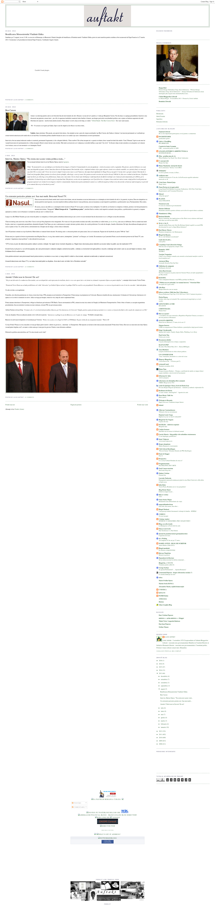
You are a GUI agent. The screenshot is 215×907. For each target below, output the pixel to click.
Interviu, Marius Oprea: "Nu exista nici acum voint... (176, 698)
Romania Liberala (162, 122)
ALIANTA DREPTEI (166, 320)
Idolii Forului (160, 116)
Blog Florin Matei (165, 490)
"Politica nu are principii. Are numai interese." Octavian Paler (179, 282)
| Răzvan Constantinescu (167, 410)
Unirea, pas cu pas (164, 337)
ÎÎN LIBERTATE (164, 143)
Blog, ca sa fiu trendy (166, 524)
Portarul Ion (162, 475)
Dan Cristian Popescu (166, 615)
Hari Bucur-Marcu (165, 230)
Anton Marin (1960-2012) (167, 545)
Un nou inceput (163, 516)
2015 (160, 667)
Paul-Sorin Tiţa (164, 335)
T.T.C (160, 496)
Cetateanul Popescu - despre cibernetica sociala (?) (175, 572)
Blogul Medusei (164, 509)
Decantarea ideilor (165, 340)
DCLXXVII (162, 306)
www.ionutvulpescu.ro (165, 441)
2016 (160, 664)
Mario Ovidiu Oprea (166, 580)
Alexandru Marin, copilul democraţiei (171, 586)
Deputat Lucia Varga (166, 415)
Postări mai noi (10, 405)
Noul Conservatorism (166, 468)
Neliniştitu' (162, 171)
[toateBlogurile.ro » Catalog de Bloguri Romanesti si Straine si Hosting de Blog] (123, 799)
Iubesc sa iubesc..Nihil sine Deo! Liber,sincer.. (173, 292)
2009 (160, 741)
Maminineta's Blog (165, 213)
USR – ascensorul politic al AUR (168, 148)
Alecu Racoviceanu (165, 271)
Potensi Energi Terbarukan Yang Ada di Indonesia (174, 90)
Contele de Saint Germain (167, 146)
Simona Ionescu (164, 325)
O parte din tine (163, 421)
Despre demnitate (164, 444)
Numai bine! (162, 311)
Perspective (162, 459)
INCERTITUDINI (165, 136)
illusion (161, 602)
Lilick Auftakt (170, 637)
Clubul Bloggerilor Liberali (168, 96)
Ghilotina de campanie (166, 266)
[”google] (115, 817)
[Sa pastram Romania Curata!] (106, 799)
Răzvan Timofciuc (165, 553)
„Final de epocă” (164, 196)
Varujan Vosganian (165, 254)
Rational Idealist (164, 216)
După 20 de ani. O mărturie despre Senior (171, 402)
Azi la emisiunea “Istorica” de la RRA (170, 168)
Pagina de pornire (76, 405)
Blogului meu (163, 426)
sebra (160, 577)
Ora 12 (161, 456)
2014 (160, 670)
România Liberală (165, 101)
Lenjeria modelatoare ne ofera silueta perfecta (172, 351)
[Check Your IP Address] (109, 834)
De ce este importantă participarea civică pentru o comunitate (177, 133)
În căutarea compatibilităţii (167, 550)
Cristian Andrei (164, 519)
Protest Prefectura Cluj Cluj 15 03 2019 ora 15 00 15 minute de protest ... (181, 294)
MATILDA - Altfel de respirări (169, 425)
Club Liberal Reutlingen (167, 449)
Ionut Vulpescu (164, 439)
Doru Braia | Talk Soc (166, 395)
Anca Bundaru (164, 350)
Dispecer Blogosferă (165, 359)
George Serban (164, 568)
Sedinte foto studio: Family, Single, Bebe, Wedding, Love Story (178, 332)
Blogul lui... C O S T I (166, 563)
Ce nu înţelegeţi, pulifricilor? (167, 436)
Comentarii (79, 807)
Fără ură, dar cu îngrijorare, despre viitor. (171, 246)
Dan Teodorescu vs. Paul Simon (168, 531)
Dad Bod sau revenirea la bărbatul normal (171, 431)
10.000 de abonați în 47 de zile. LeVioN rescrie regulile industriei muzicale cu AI (178, 178)
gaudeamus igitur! (164, 138)
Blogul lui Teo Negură (166, 420)
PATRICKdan (163, 596)
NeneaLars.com (164, 204)
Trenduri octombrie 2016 (166, 366)
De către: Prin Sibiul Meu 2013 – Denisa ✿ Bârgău (174, 347)
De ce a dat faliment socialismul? (169, 237)
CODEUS (162, 514)
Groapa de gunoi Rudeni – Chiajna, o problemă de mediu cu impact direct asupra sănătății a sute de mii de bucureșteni (181, 372)
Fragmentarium (164, 464)
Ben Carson (10, 110)
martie (163, 721)
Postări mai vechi (142, 405)
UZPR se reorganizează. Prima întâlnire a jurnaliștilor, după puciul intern (181, 327)
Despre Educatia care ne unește (168, 289)
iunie (162, 711)
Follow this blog (107, 841)
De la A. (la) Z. (163, 223)
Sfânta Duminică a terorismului (168, 446)
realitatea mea (163, 175)
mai (162, 714)
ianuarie (163, 727)
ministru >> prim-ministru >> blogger (171, 618)
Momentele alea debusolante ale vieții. (170, 501)
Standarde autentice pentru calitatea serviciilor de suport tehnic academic (181, 210)
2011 (160, 734)
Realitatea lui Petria (165, 390)
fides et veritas (163, 495)
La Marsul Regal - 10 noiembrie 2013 (170, 98)
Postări (77, 803)
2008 (160, 744)
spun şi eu (162, 593)
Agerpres (66, 162)
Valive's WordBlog (165, 141)
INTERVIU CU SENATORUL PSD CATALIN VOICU (174, 521)
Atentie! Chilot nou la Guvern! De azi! (22, 277)
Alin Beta (162, 287)
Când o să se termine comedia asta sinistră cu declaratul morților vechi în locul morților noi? (181, 257)
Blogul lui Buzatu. (165, 235)
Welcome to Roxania (165, 400)
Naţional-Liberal (164, 132)
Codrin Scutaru (164, 429)
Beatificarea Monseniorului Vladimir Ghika (24, 34)
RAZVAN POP (164, 345)
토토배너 (162, 251)
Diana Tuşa (162, 369)
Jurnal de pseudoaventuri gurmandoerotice (173, 534)
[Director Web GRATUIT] (102, 817)
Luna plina (162, 242)
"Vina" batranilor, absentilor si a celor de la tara (173, 356)
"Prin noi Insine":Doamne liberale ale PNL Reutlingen (175, 451)
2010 (160, 737)
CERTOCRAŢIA (164, 309)
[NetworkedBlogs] (107, 838)
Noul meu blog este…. (165, 470)
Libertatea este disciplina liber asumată (172, 381)
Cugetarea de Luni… (165, 535)
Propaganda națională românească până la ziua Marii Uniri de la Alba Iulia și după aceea (181, 481)
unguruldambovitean (166, 504)
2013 (160, 673)
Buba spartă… (163, 397)
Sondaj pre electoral (165, 268)
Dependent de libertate (166, 558)
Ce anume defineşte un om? (167, 574)
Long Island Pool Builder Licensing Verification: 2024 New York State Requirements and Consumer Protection (180, 190)
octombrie (164, 683)
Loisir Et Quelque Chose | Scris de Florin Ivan (174, 386)
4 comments (29, 99)
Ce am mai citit (164, 161)
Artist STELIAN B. (164, 201)
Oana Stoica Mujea (165, 499)
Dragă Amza (162, 184)
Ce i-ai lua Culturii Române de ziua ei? (170, 460)
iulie (162, 708)
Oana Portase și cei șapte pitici (169, 187)
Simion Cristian (164, 473)
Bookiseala (159, 114)
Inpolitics (159, 119)
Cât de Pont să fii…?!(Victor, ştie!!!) (169, 361)
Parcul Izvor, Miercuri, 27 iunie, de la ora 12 (172, 322)
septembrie (164, 686)
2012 (160, 731)
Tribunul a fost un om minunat (168, 412)
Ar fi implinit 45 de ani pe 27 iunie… (170, 540)
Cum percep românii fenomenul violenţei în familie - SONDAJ (177, 511)
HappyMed (162, 88)
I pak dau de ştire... (165, 240)
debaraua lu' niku (165, 376)
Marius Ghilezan (164, 208)
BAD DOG (162, 278)
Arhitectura (163, 599)
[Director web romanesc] (125, 812)
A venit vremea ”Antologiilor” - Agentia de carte (173, 392)
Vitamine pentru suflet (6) (166, 565)
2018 (160, 660)
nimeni (161, 405)
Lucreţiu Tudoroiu (165, 478)
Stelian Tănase (164, 627)
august (163, 689)
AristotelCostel (164, 364)
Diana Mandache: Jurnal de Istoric (170, 166)
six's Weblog (163, 538)
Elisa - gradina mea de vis (167, 156)
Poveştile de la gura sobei (166, 284)
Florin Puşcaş (163, 297)
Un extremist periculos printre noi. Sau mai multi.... (176, 701)
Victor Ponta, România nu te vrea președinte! (172, 487)
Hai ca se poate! (164, 314)
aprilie (163, 717)
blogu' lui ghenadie (165, 330)
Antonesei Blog (164, 261)
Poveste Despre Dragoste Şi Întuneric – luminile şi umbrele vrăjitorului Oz (181, 387)
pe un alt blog (113, 221)
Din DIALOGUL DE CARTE (167, 465)
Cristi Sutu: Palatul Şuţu (167, 182)
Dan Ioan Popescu (165, 624)
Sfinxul (161, 194)
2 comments (29, 148)
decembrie (164, 676)
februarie (164, 724)
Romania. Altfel (164, 249)
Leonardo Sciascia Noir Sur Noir (168, 263)
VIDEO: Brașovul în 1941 (166, 383)
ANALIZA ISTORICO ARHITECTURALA (173, 151)
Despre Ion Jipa (163, 163)
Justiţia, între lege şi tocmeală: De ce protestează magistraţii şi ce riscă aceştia (180, 300)
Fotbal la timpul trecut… (166, 492)
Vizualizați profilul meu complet (168, 651)
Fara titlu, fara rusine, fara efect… (169, 506)
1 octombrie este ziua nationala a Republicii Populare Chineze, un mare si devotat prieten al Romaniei (181, 316)
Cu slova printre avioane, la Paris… (169, 172)
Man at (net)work (165, 529)
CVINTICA (163, 589)
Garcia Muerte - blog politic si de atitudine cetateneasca (177, 434)
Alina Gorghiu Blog (165, 605)
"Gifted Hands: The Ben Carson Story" (103, 121)
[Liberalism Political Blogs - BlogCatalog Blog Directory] (107, 815)
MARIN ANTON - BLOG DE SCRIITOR (172, 543)
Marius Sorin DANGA (166, 583)
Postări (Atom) (19, 409)
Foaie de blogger (164, 454)
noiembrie (164, 679)
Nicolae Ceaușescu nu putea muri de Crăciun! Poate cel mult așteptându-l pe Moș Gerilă (181, 274)
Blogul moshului (164, 548)
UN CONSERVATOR (166, 354)
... (159, 407)
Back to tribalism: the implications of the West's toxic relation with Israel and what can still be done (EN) (181, 219)
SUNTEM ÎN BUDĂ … (166, 153)
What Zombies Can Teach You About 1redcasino (173, 158)
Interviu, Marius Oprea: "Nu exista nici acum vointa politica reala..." (35, 158)
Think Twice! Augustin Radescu (169, 621)
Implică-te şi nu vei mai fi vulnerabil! (170, 417)
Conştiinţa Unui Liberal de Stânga (170, 245)
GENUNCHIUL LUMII (166, 304)
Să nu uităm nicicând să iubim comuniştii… (172, 560)
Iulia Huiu (162, 485)
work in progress (164, 378)
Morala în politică (164, 555)
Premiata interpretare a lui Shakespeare (170, 232)
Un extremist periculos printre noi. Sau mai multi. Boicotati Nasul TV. (36, 196)
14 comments (29, 266)
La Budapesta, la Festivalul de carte (169, 526)
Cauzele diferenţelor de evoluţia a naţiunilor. (172, 342)
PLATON (162, 199)
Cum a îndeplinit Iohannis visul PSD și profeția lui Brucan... (177, 279)
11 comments (29, 397)
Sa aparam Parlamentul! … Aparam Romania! (172, 570)
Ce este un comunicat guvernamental (170, 206)
